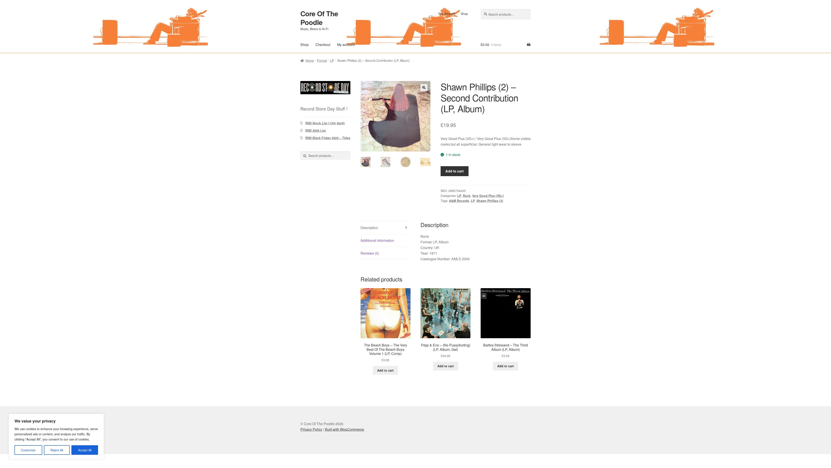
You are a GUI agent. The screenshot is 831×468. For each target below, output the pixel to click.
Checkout (323, 44)
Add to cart (454, 171)
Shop (464, 13)
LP (332, 60)
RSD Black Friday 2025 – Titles (327, 138)
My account (346, 44)
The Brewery (447, 13)
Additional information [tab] (377, 240)
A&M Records (459, 200)
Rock (466, 195)
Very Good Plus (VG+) (488, 195)
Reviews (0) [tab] (370, 253)
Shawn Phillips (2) (490, 200)
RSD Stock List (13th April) (325, 123)
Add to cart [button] (385, 370)
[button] (423, 87)
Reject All (56, 450)
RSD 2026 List (315, 130)
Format (322, 60)
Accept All (85, 450)
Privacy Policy (311, 429)
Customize (28, 450)
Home (310, 60)
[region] (56, 436)
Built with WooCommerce (344, 429)
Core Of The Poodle (319, 17)
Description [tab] (369, 227)
